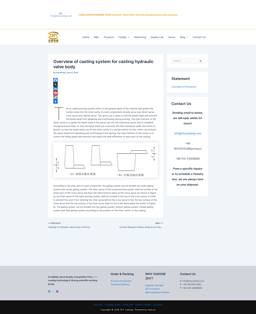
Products (109, 37)
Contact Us (199, 37)
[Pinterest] (105, 93)
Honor (171, 37)
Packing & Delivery (120, 284)
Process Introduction (121, 281)
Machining (140, 37)
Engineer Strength (154, 285)
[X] (105, 84)
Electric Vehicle (143, 304)
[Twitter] (53, 291)
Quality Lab (157, 37)
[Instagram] (57, 291)
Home (86, 37)
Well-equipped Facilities (157, 292)
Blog (182, 37)
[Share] (105, 101)
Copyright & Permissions (183, 86)
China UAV (128, 304)
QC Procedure (152, 288)
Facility (123, 37)
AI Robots (158, 304)
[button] (128, 37)
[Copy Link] (105, 97)
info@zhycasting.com (187, 133)
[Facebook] (105, 80)
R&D (96, 37)
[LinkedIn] (105, 89)
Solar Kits (98, 304)
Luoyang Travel (112, 304)
